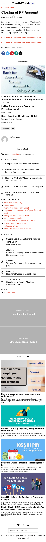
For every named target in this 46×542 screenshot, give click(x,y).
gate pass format (11, 226)
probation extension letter (14, 218)
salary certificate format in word (16, 215)
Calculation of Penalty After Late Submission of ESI (20, 283)
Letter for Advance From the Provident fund (17, 108)
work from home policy (13, 202)
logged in (15, 154)
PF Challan (9, 8)
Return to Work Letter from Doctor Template (24, 186)
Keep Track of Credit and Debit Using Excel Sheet (19, 117)
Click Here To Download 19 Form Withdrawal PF (21, 37)
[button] (35, 531)
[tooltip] (3, 53)
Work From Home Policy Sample (17, 208)
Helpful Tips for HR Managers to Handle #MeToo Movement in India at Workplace (22, 508)
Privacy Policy (9, 292)
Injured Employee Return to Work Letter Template (22, 193)
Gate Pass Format (14, 244)
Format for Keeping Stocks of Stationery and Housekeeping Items (25, 254)
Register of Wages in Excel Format (21, 274)
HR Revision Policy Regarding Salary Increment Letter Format (22, 429)
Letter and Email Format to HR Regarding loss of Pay (22, 464)
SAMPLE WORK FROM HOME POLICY (19, 220)
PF (13, 128)
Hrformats (19, 17)
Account (6, 128)
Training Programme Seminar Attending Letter (23, 264)
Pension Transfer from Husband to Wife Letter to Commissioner (22, 170)
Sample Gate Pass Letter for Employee (22, 163)
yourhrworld (9, 205)
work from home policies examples (17, 228)
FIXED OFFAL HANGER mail (15, 223)
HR (2, 8)
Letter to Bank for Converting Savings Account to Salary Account (22, 98)
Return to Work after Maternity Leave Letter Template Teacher (23, 179)
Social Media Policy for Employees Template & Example (22, 498)
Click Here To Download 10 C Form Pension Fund (22, 42)
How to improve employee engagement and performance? (20, 395)
